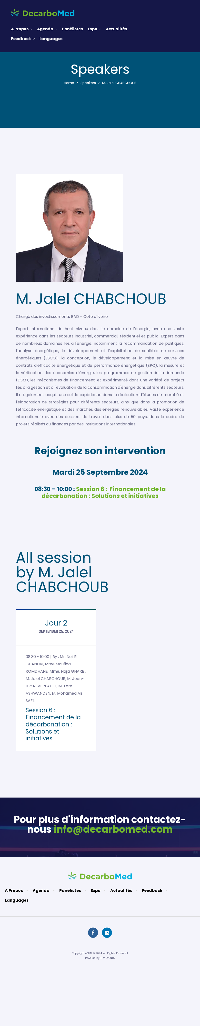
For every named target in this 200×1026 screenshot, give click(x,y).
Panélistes (72, 29)
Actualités (116, 29)
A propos (20, 29)
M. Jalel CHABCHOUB (45, 678)
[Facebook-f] (93, 933)
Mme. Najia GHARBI (67, 671)
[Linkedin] (107, 933)
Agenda (45, 29)
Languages (51, 39)
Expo (92, 29)
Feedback (21, 39)
